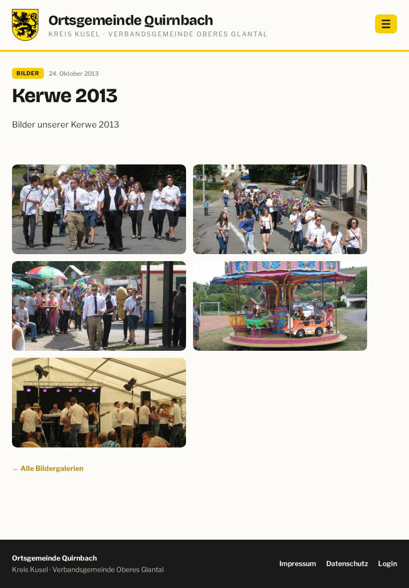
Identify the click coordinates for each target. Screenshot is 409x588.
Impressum (297, 563)
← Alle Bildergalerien (47, 468)
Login (387, 563)
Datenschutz (347, 563)
